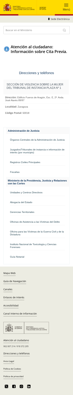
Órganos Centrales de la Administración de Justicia (37, 139)
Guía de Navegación (14, 281)
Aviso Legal (8, 361)
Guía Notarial (17, 256)
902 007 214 (9, 346)
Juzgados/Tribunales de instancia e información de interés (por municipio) (37, 151)
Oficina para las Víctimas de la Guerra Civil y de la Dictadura (37, 233)
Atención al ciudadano (16, 340)
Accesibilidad (11, 305)
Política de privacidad (13, 376)
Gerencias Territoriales (22, 212)
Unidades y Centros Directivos (26, 192)
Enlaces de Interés (13, 297)
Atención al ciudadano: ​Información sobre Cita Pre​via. (39, 49)
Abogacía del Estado (21, 202)
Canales (7, 289)
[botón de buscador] (64, 30)
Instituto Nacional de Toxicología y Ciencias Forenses (33, 245)
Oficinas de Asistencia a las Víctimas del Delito (35, 221)
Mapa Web (9, 273)
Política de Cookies (12, 368)
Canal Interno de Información (20, 313)
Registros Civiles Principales (25, 162)
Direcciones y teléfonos (16, 353)
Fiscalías (15, 172)
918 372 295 (23, 346)
